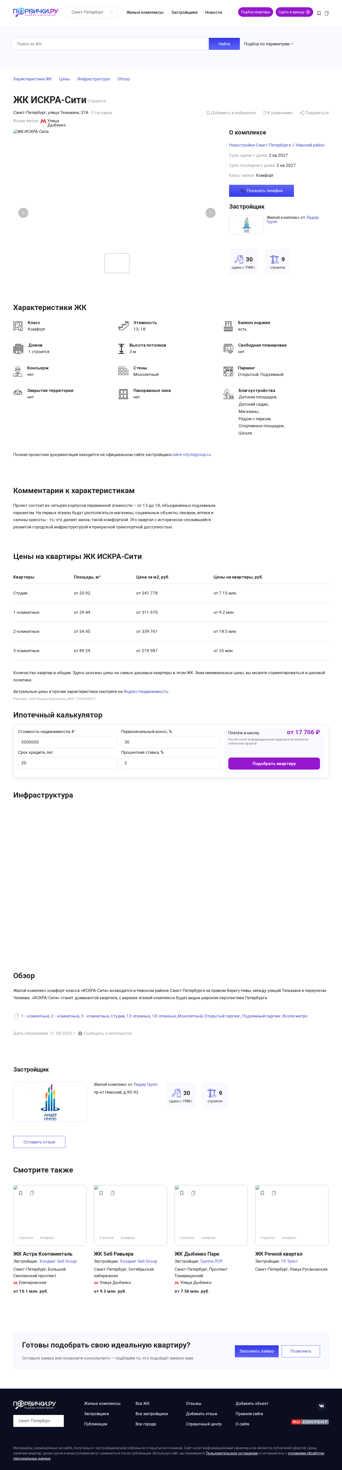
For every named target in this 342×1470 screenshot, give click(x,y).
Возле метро (295, 1015)
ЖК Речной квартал (278, 1253)
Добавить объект (252, 1403)
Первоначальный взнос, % (146, 731)
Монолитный (190, 1015)
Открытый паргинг (222, 1015)
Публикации (95, 1424)
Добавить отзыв (201, 1413)
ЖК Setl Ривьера (113, 1253)
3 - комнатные (95, 1015)
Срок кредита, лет (35, 752)
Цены (64, 79)
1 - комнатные (35, 1015)
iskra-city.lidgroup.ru (192, 454)
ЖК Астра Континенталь (43, 1253)
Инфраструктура (94, 79)
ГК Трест (289, 1261)
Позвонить (300, 1351)
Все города (145, 1424)
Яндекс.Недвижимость (145, 691)
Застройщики (184, 12)
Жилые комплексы (144, 12)
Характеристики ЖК (32, 79)
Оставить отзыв (39, 1141)
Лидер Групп (145, 1084)
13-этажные (138, 1015)
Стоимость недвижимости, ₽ (46, 731)
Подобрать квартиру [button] (274, 763)
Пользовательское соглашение (232, 1453)
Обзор (123, 79)
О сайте (242, 1424)
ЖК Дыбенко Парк (197, 1253)
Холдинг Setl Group (58, 1261)
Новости (213, 12)
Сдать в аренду (293, 12)
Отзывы (194, 1403)
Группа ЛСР (212, 1261)
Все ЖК (142, 1403)
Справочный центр (204, 1424)
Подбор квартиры (255, 12)
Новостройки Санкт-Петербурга (260, 145)
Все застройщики (151, 1413)
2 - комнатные (65, 1015)
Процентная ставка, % (142, 752)
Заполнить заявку (256, 1351)
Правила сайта (249, 1413)
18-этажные (164, 1015)
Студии (118, 1015)
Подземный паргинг (261, 1015)
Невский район (310, 145)
